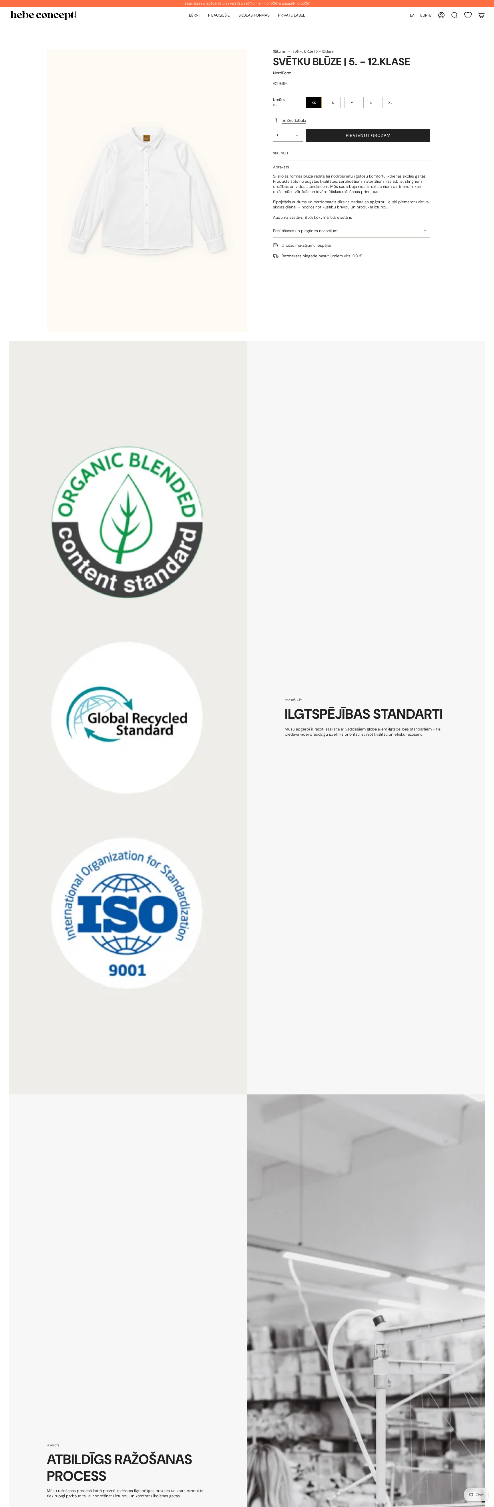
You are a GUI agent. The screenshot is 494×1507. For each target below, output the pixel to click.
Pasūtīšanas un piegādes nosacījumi (305, 230)
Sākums (279, 51)
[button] (194, 15)
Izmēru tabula (294, 120)
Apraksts (281, 167)
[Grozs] (481, 15)
